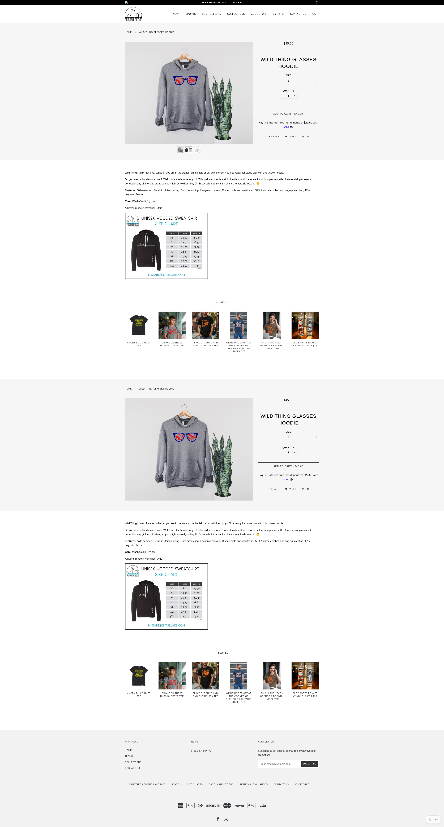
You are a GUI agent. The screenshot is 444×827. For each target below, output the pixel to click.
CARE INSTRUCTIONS (221, 784)
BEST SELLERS (211, 14)
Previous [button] (131, 92)
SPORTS (191, 14)
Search (176, 784)
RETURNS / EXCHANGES (254, 784)
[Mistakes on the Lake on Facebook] (218, 820)
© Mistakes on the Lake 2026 (147, 784)
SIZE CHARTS (195, 784)
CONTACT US (132, 768)
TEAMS (129, 756)
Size (288, 75)
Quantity (288, 91)
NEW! (176, 14)
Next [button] (246, 92)
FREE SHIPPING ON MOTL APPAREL (222, 2)
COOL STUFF (259, 14)
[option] (189, 93)
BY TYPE (278, 14)
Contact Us (298, 14)
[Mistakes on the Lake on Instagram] (226, 820)
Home (128, 32)
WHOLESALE (302, 784)
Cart (315, 14)
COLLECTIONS (236, 14)
